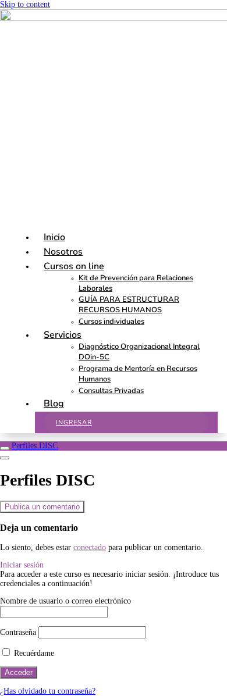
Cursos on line (74, 266)
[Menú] (4, 457)
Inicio (54, 237)
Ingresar (74, 422)
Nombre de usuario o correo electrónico (65, 601)
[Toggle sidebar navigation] (4, 448)
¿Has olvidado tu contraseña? (47, 691)
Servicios (62, 335)
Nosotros (63, 251)
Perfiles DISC (35, 445)
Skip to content (25, 4)
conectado (89, 547)
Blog (54, 403)
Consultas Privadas (111, 391)
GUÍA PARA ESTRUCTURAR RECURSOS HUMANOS (129, 304)
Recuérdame (33, 653)
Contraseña (18, 632)
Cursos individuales (111, 321)
